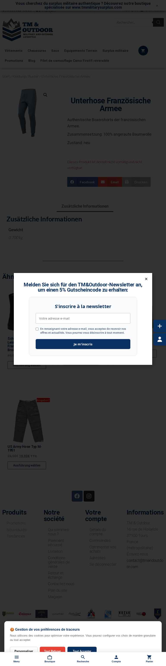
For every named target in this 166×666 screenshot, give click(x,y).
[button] (146, 279)
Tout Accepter (82, 651)
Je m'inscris (83, 344)
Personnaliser (23, 651)
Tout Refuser (52, 651)
